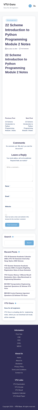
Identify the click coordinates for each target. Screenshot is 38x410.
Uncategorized (11, 20)
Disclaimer (19, 363)
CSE (19, 337)
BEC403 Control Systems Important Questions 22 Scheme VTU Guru (17, 294)
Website (8, 206)
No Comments (24, 48)
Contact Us (19, 373)
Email (7, 196)
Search (7, 237)
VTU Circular (19, 387)
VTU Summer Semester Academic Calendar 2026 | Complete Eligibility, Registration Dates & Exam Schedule (17, 268)
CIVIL (19, 343)
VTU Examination (19, 384)
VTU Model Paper (19, 396)
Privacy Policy (19, 366)
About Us (19, 360)
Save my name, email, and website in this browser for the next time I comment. (17, 218)
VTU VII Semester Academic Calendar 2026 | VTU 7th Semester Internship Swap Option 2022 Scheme (17, 259)
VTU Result (19, 390)
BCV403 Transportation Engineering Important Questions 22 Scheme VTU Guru (17, 286)
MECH (19, 346)
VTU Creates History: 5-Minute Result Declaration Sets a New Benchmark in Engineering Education (17, 277)
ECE (19, 340)
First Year (19, 334)
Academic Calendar (19, 393)
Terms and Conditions (19, 369)
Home (19, 357)
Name (7, 186)
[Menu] (34, 5)
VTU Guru (10, 4)
